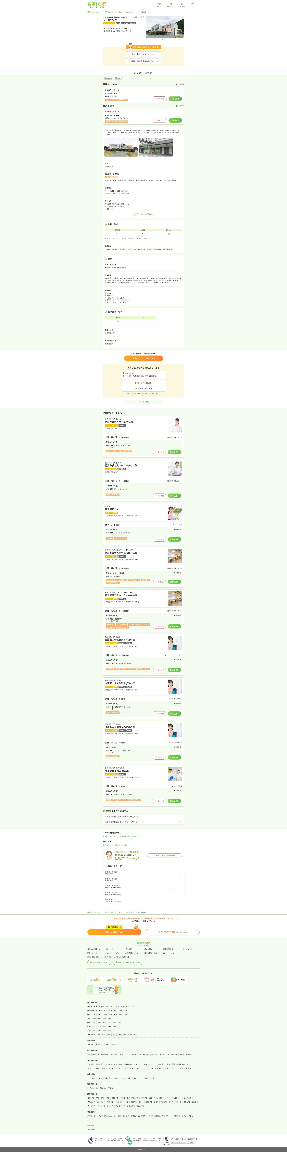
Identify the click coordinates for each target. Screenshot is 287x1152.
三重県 (119, 12)
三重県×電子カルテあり (110, 836)
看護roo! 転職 (109, 12)
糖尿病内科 (161, 1098)
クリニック (138, 1064)
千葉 (110, 1015)
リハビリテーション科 (105, 1106)
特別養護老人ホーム (180, 1064)
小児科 (126, 1102)
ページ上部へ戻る (143, 402)
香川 (99, 1031)
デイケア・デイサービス (124, 1068)
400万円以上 (104, 1078)
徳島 (94, 1031)
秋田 (122, 1006)
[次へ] (178, 40)
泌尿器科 (163, 1102)
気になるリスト (188, 949)
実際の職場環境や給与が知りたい (145, 61)
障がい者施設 (160, 1068)
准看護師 (99, 1044)
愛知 (94, 1018)
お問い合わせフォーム (100, 962)
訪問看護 (133, 1054)
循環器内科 (134, 1098)
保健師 (106, 1044)
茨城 (115, 1015)
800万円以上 (149, 1078)
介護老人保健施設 (93, 1068)
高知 (109, 1031)
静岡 (104, 1018)
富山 (105, 1011)
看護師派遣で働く (150, 953)
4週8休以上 (103, 1116)
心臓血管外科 (187, 1098)
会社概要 (90, 1125)
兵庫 (104, 1023)
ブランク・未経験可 (172, 1116)
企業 (191, 1068)
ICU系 (121, 1054)
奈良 (114, 1023)
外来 (94, 1054)
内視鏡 (181, 1054)
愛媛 (104, 1031)
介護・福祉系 (143, 1054)
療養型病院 (118, 1064)
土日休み (112, 1116)
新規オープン (92, 1116)
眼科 (140, 1102)
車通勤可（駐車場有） (122, 845)
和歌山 (120, 1023)
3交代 (95, 1088)
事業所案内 (91, 1129)
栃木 (121, 1015)
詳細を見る (175, 99)
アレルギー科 (120, 1106)
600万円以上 (127, 1078)
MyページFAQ (168, 953)
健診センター (171, 1068)
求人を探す (148, 949)
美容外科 (90, 1098)
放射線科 (187, 1102)
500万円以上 (115, 1078)
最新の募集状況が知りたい (142, 54)
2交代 (89, 1088)
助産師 (113, 1044)
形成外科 (119, 1102)
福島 (132, 1006)
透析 (126, 1054)
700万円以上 (138, 1078)
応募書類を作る (169, 949)
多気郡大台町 (130, 12)
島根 (109, 1026)
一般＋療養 (108, 1064)
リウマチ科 (91, 1106)
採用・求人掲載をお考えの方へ (129, 962)
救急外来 (113, 1054)
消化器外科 (91, 1102)
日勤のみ (117, 78)
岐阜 (99, 1018)
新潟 (100, 1011)
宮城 (117, 1006)
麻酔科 (194, 1102)
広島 (94, 1026)
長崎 (109, 1035)
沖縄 (136, 1035)
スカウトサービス (112, 953)
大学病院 (99, 1064)
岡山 (99, 1026)
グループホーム (140, 1068)
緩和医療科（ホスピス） (136, 1106)
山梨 (120, 1011)
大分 (119, 1035)
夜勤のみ (111, 1088)
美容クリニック (149, 1064)
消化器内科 (125, 1098)
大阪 (94, 1023)
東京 (94, 1015)
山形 (127, 1006)
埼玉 (105, 1015)
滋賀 (109, 1023)
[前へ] (151, 40)
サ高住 (150, 1068)
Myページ (110, 949)
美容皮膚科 (100, 1098)
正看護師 (90, 1044)
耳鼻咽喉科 (148, 1102)
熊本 (114, 1035)
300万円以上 (92, 1078)
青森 (107, 1006)
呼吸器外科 (176, 1098)
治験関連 (189, 1054)
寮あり (151, 1116)
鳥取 (104, 1026)
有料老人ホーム (108, 1068)
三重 (109, 1018)
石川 (110, 1011)
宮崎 (124, 1035)
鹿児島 (130, 1035)
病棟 (89, 1054)
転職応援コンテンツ (132, 953)
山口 (114, 1026)
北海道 (101, 1006)
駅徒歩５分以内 (123, 1116)
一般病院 (90, 1064)
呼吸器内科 (115, 1098)
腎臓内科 (152, 1098)
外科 (168, 1098)
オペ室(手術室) (103, 1054)
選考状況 (128, 949)
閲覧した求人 (92, 953)
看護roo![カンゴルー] (94, 12)
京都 (99, 1023)
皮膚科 (156, 1102)
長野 (125, 1011)
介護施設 (168, 1064)
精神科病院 (128, 1064)
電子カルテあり (108, 845)
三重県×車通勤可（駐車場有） (129, 836)
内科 (107, 1098)
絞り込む (109, 78)
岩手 (112, 1006)
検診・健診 (154, 1054)
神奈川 (100, 1015)
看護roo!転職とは (93, 949)
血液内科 (143, 1098)
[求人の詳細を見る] (143, 436)
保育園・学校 (164, 1054)
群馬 (126, 1015)
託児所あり (159, 1116)
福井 (115, 1011)
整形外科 (110, 1102)
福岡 (99, 1035)
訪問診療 (174, 1054)
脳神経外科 (101, 1102)
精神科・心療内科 (175, 1102)
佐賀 (104, 1035)
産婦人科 (133, 1102)
